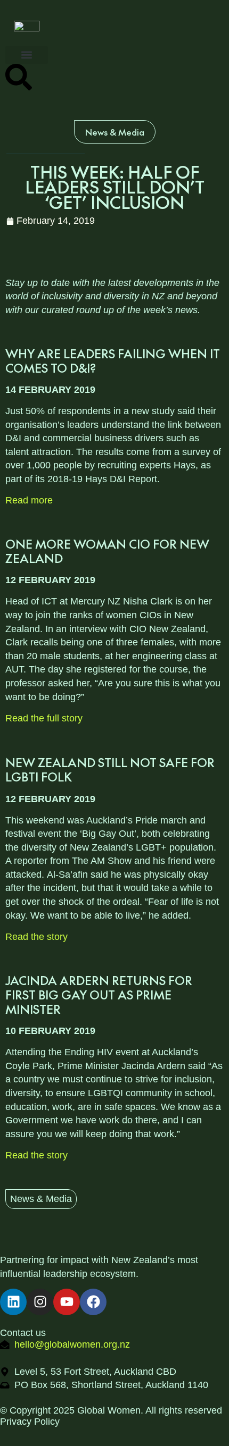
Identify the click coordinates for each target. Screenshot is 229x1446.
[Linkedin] (13, 1302)
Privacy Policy (30, 1421)
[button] (26, 55)
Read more (29, 500)
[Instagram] (40, 1302)
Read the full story (44, 718)
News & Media (41, 1198)
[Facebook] (93, 1302)
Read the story (37, 936)
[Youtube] (66, 1302)
